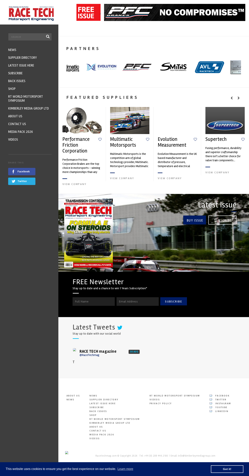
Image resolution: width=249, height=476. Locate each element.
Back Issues (98, 411)
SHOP (93, 415)
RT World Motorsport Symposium (114, 419)
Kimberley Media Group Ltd (109, 423)
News (70, 399)
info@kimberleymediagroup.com (196, 455)
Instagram (222, 403)
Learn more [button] (125, 469)
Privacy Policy (161, 403)
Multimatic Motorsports (123, 142)
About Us (73, 395)
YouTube (220, 407)
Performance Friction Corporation (75, 145)
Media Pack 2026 (101, 434)
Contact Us (97, 430)
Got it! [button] (227, 469)
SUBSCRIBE (173, 301)
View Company (74, 184)
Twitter (220, 399)
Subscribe (222, 220)
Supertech (216, 139)
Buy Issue (195, 220)
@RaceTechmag (89, 355)
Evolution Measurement (172, 142)
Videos (94, 438)
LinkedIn (221, 411)
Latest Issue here (102, 403)
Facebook (222, 395)
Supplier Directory (103, 399)
